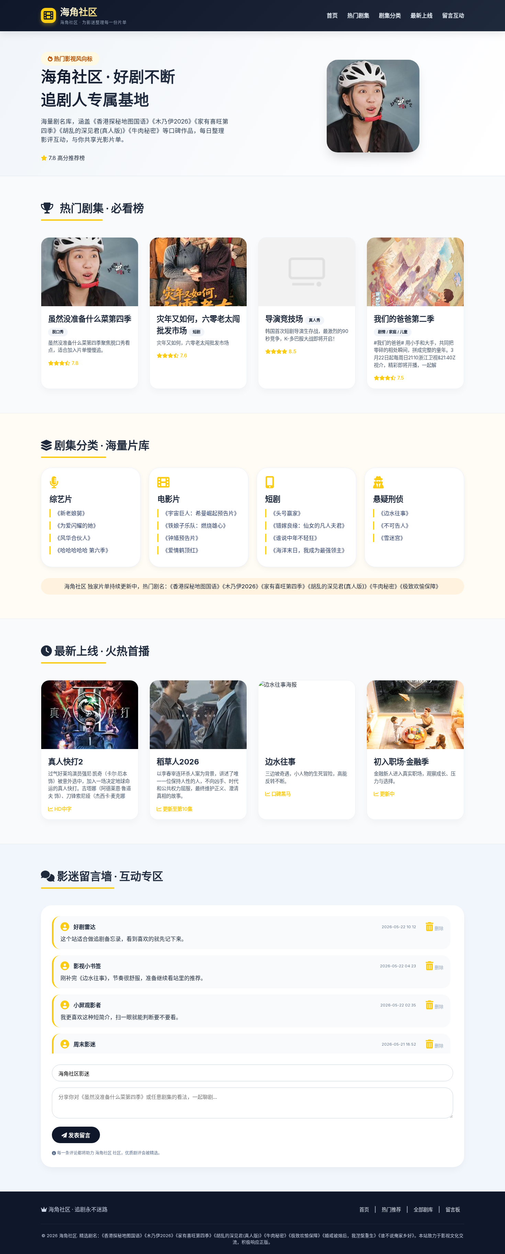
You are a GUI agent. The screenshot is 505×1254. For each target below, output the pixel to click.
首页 (332, 15)
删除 (438, 928)
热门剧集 (358, 15)
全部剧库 (423, 1209)
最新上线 (422, 15)
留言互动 (453, 15)
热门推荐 (391, 1209)
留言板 (453, 1209)
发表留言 (78, 1135)
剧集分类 (390, 15)
